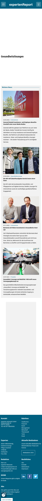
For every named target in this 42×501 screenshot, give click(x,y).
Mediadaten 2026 (28, 452)
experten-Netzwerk (6, 465)
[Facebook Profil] (29, 476)
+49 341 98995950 (9, 426)
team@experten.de (11, 467)
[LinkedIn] (23, 476)
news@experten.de (7, 471)
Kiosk (4, 480)
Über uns (3, 462)
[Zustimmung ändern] (3, 494)
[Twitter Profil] (35, 476)
